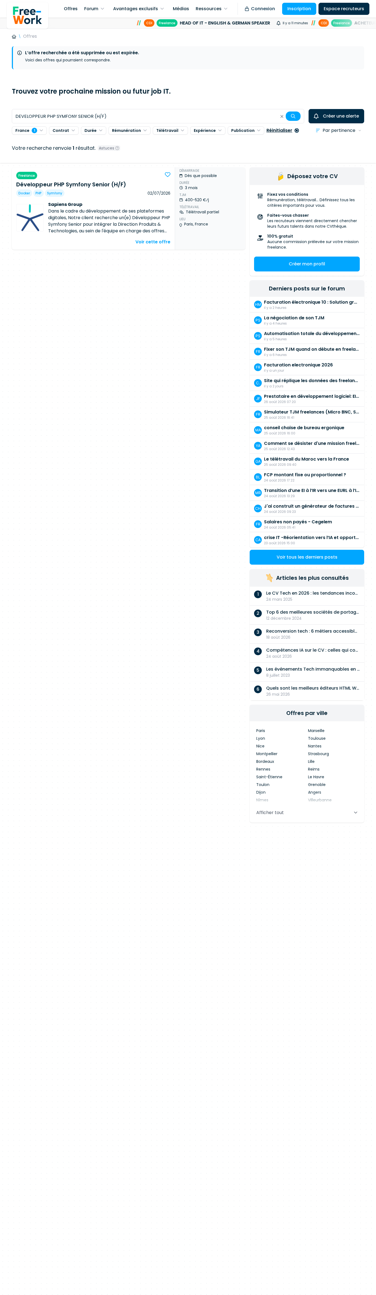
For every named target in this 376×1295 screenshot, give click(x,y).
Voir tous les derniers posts (307, 557)
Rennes (263, 769)
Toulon (262, 784)
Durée (91, 130)
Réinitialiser (279, 130)
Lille (311, 761)
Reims (314, 769)
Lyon (260, 738)
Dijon (261, 792)
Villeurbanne (320, 800)
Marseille (316, 730)
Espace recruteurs (344, 9)
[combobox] (158, 116)
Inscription (299, 9)
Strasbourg (318, 754)
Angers (314, 792)
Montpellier (266, 754)
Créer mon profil (307, 264)
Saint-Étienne (269, 777)
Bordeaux (265, 761)
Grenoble (317, 784)
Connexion (263, 9)
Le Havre (316, 777)
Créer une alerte (341, 116)
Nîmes (262, 800)
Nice (260, 746)
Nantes (314, 746)
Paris (260, 730)
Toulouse (317, 738)
